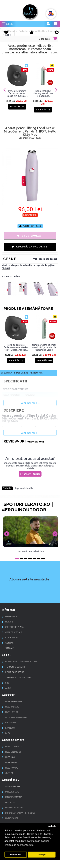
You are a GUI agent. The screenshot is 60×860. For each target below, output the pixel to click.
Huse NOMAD (11, 768)
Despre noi (11, 616)
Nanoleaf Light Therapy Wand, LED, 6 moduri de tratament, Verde (42, 93)
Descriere (22, 372)
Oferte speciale (13, 632)
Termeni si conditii (15, 667)
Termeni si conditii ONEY (18, 677)
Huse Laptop (11, 712)
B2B (7, 683)
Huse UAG (10, 757)
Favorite (10, 802)
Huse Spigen (11, 762)
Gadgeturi (10, 723)
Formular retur (14, 808)
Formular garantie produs (20, 813)
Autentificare (12, 786)
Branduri (10, 728)
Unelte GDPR (11, 818)
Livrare (9, 622)
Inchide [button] (52, 826)
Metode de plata (14, 627)
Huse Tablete (12, 707)
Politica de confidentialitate (21, 662)
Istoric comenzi (13, 797)
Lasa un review (12, 276)
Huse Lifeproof (13, 752)
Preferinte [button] (15, 854)
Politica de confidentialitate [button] (19, 844)
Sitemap (9, 648)
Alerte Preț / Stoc (31, 225)
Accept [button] (42, 854)
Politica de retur (14, 672)
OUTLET (9, 773)
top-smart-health (24, 488)
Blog (7, 733)
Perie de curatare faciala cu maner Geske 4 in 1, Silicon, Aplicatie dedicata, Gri (17, 93)
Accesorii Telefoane (16, 717)
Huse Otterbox (13, 747)
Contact (10, 643)
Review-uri (36, 372)
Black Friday (11, 638)
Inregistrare (12, 792)
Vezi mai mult (29, 402)
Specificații (8, 372)
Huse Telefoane (13, 701)
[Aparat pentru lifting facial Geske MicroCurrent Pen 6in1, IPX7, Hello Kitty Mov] (9, 295)
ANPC (7, 688)
